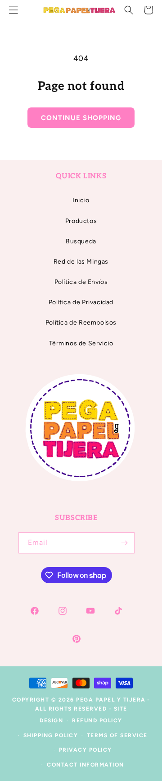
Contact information (85, 765)
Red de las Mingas (81, 261)
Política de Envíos (81, 282)
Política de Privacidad (81, 302)
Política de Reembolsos (81, 322)
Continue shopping (81, 118)
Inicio (81, 200)
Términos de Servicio (81, 343)
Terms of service (117, 735)
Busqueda (81, 241)
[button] (129, 10)
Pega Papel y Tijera (111, 700)
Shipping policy (50, 735)
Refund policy (97, 720)
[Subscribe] (124, 542)
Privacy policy (85, 750)
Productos (81, 221)
